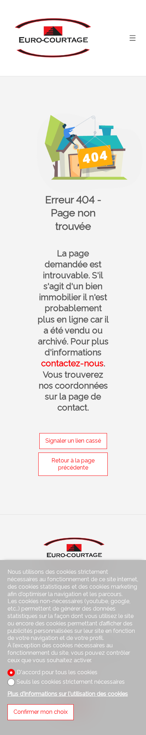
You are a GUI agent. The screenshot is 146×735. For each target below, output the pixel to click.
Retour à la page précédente (73, 464)
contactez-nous (72, 363)
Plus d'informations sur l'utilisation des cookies (67, 693)
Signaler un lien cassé (73, 440)
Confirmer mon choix (40, 711)
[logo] (51, 38)
